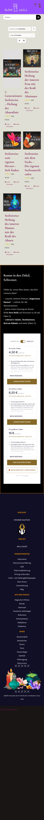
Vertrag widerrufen (8, 709)
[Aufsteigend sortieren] (34, 29)
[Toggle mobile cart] (40, 7)
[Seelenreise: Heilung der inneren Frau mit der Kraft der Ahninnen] (32, 58)
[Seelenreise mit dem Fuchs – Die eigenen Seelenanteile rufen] (32, 140)
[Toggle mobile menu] (40, 4)
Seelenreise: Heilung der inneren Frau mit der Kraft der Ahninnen (32, 84)
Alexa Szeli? (22, 546)
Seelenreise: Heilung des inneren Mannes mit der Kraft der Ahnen (12, 228)
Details (17, 124)
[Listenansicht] (24, 40)
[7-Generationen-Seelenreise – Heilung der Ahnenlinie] (12, 68)
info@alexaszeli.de (22, 520)
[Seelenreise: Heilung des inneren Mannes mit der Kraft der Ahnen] (12, 202)
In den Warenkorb (9, 125)
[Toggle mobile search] (35, 4)
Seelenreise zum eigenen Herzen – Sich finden (12, 162)
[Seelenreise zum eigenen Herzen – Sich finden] (12, 140)
